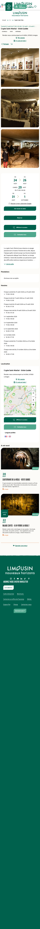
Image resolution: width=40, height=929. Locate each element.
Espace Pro (6, 604)
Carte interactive (8, 594)
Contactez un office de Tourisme (13, 599)
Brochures (20, 594)
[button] (30, 6)
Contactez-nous (26, 604)
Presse (16, 604)
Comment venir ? (20, 611)
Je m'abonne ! (8, 588)
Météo (29, 599)
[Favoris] (35, 7)
